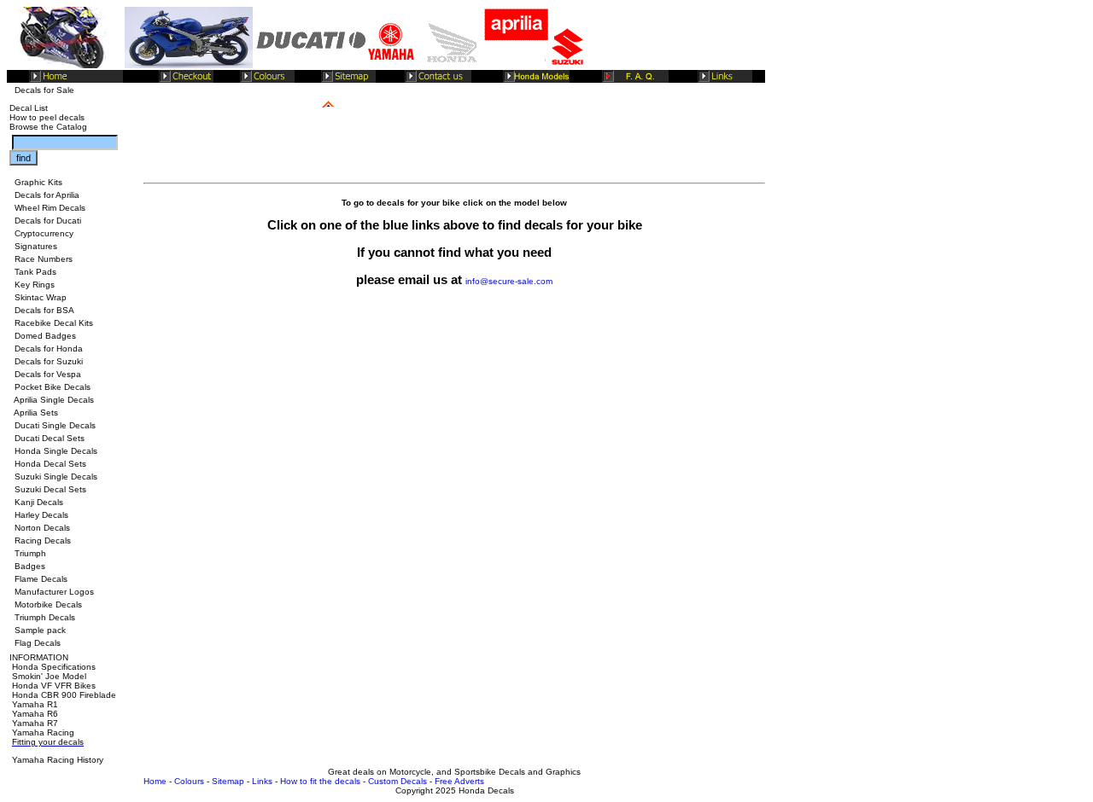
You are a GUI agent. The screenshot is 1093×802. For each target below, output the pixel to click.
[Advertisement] (454, 344)
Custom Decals (397, 781)
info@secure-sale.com (508, 281)
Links (262, 781)
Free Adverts (459, 781)
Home (155, 781)
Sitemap (228, 781)
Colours (189, 781)
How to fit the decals (320, 781)
